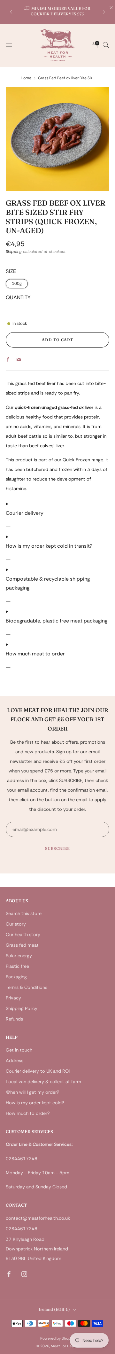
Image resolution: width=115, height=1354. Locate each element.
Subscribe (57, 848)
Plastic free (17, 966)
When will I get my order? (32, 1092)
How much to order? (28, 1113)
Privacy (13, 998)
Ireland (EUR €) (54, 1309)
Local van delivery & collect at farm (43, 1081)
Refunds (14, 1019)
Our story (16, 924)
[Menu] (9, 45)
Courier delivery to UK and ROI (38, 1071)
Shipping (14, 251)
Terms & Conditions (26, 987)
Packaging (16, 977)
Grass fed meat (22, 945)
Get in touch (19, 1050)
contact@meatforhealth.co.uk (38, 1218)
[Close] (111, 7)
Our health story (23, 934)
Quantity (18, 297)
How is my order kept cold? (35, 1103)
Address (14, 1060)
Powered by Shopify (57, 1338)
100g (17, 283)
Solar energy (19, 956)
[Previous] (11, 12)
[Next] (104, 12)
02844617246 (21, 1229)
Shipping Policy (21, 1008)
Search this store (24, 913)
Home (26, 78)
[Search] (106, 45)
